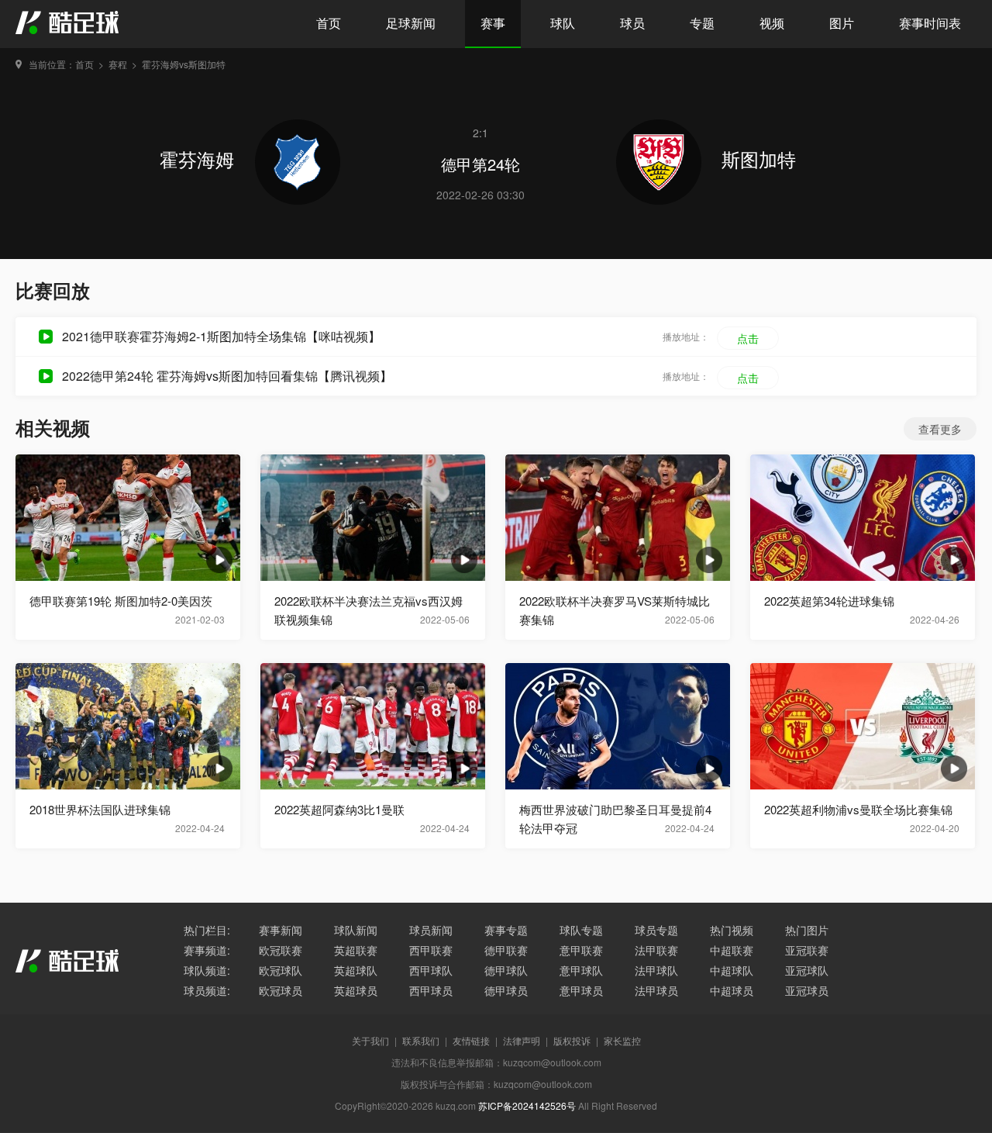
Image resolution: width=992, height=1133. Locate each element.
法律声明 (521, 1040)
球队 (562, 23)
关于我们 (370, 1040)
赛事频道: (207, 950)
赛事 (492, 23)
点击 (748, 338)
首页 (328, 23)
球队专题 (581, 930)
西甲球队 (431, 970)
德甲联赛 (506, 950)
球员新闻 (431, 930)
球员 (632, 23)
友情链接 (471, 1040)
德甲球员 (506, 990)
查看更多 (940, 429)
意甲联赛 (581, 950)
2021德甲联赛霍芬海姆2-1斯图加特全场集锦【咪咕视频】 (221, 336)
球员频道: (207, 990)
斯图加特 (759, 158)
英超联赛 (355, 950)
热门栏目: (207, 930)
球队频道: (207, 970)
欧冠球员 (280, 990)
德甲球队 (506, 970)
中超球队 (731, 970)
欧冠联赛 (280, 950)
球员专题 (656, 930)
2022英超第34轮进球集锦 (829, 600)
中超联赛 (731, 950)
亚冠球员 (806, 990)
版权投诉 (572, 1040)
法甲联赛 (656, 950)
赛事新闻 (280, 930)
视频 (772, 23)
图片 (841, 23)
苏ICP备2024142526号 (527, 1105)
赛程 (117, 64)
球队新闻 (355, 930)
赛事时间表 (930, 23)
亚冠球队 (806, 970)
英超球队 (355, 970)
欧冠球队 (280, 970)
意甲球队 (581, 970)
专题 (702, 23)
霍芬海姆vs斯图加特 (184, 64)
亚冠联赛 (806, 950)
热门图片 (806, 930)
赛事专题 (506, 930)
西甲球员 (431, 990)
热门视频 (731, 930)
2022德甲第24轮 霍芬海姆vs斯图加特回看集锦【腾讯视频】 (227, 376)
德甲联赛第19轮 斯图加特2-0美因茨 (120, 600)
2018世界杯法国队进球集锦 (99, 809)
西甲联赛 (431, 950)
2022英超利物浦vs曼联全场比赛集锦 (858, 809)
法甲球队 (656, 970)
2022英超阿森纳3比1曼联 (339, 809)
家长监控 (622, 1040)
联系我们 (420, 1040)
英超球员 (355, 990)
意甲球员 (581, 990)
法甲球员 (656, 990)
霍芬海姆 (199, 158)
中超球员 (731, 990)
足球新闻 (411, 23)
